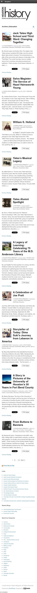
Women (4, 93)
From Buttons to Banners (22, 423)
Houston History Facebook (10, 485)
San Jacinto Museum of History (11, 491)
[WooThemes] (26, 588)
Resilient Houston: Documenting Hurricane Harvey (16, 489)
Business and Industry (9, 526)
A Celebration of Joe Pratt (22, 293)
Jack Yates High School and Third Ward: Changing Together (23, 37)
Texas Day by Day (9, 465)
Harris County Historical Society (11, 479)
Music (27, 168)
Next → (23, 460)
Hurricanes (6, 541)
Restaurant (6, 565)
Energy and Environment (10, 532)
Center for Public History (9, 475)
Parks (5, 553)
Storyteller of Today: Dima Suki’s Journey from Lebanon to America (17, 335)
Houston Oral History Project (10, 487)
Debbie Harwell (18, 125)
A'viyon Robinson (7, 45)
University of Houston (7, 261)
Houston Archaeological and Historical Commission (16, 481)
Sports (5, 571)
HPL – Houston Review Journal (11, 539)
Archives (29, 258)
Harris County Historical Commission (12, 477)
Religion (6, 563)
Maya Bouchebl (7, 345)
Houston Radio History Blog (10, 511)
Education (11, 47)
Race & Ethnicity (26, 47)
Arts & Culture (26, 45)
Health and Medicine (9, 535)
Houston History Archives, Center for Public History (16, 483)
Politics (27, 431)
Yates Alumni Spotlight (21, 200)
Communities (5, 47)
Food (5, 534)
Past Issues (6, 555)
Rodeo (5, 567)
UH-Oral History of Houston (10, 495)
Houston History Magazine (10, 91)
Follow (27, 69)
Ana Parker (17, 205)
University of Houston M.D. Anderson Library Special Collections (19, 501)
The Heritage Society (9, 493)
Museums (6, 547)
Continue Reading (6, 72)
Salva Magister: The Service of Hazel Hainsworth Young (23, 83)
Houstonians (18, 47)
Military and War (26, 346)
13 (18, 460)
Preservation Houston (9, 513)
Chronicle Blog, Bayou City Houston (12, 509)
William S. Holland (24, 122)
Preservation (30, 259)
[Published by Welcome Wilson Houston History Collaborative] (16, 19)
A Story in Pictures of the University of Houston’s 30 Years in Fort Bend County (18, 381)
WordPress (12, 588)
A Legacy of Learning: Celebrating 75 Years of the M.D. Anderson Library (17, 248)
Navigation (8, 1)
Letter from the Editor (9, 543)
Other (5, 551)
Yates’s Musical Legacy (22, 159)
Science (5, 569)
